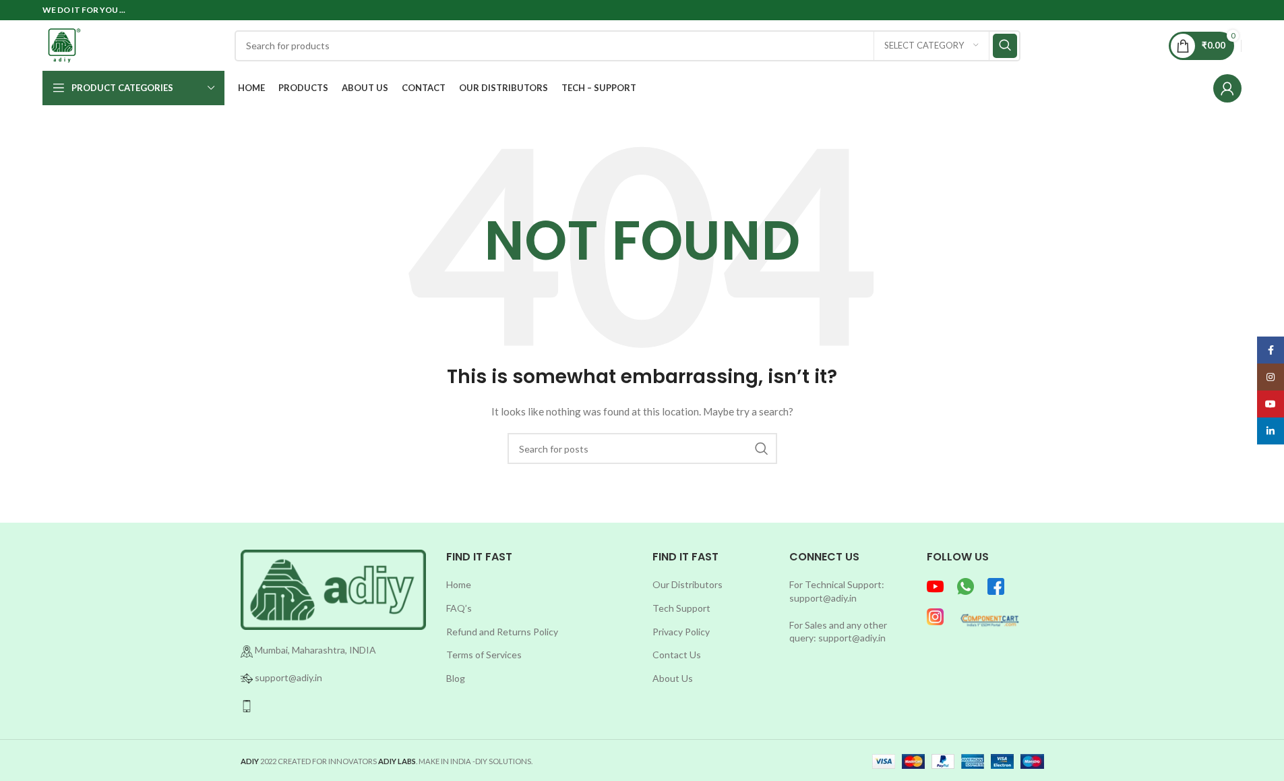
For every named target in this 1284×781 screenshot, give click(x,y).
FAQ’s (459, 608)
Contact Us (676, 654)
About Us (672, 678)
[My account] (1227, 88)
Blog (455, 678)
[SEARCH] (1005, 46)
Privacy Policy (681, 631)
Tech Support (681, 608)
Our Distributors (687, 584)
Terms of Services (484, 654)
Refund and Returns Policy (502, 631)
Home (458, 584)
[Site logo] (64, 44)
